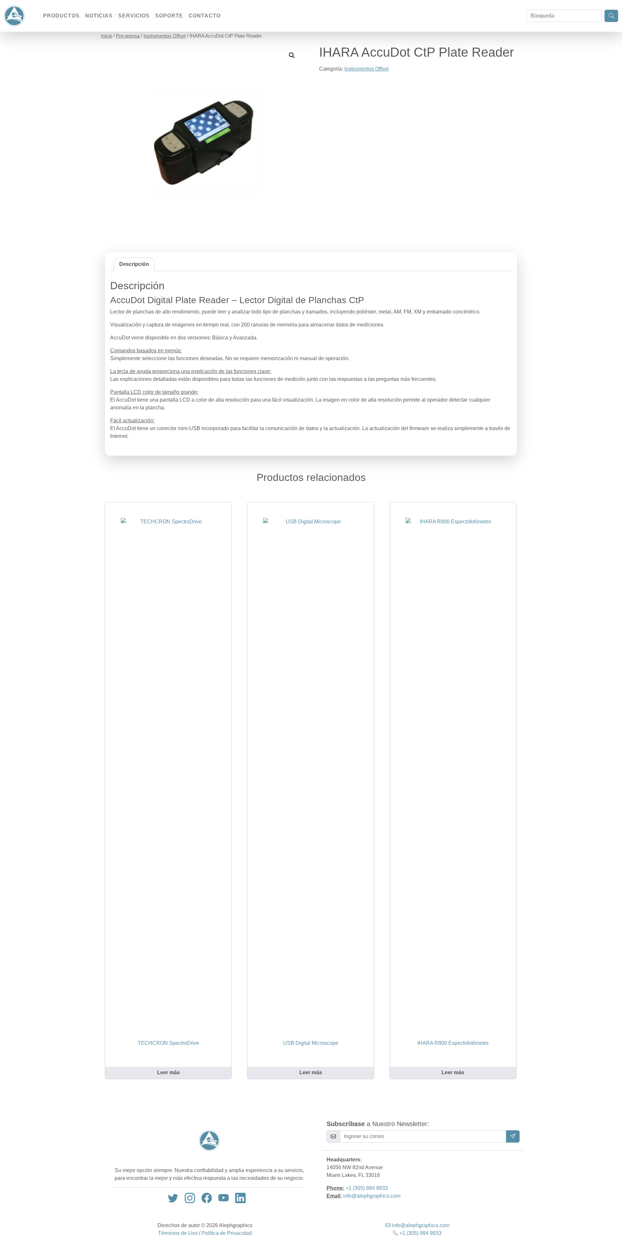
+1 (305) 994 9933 (367, 1188)
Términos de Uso (178, 1233)
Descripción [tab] (134, 264)
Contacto (205, 15)
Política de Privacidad (227, 1233)
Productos (61, 15)
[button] (292, 55)
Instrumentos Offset (165, 36)
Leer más (168, 1072)
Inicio (106, 36)
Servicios (134, 15)
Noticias (99, 15)
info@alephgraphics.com (371, 1196)
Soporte (169, 15)
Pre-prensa (128, 36)
